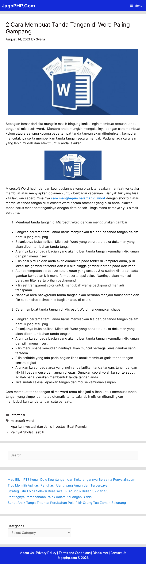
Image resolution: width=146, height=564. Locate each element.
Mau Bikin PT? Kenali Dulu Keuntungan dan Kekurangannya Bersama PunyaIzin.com (71, 479)
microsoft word (22, 421)
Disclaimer (100, 553)
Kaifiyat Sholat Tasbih (27, 432)
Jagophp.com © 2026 (73, 558)
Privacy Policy (46, 553)
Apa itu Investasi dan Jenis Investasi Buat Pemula (49, 426)
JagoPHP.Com (18, 6)
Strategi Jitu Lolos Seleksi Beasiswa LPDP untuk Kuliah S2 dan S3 (58, 491)
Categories (16, 526)
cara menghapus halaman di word (78, 198)
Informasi (18, 415)
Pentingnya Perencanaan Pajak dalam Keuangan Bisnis (50, 497)
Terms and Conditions (74, 553)
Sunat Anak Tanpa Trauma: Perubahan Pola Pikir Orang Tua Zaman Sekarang (67, 503)
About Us (27, 553)
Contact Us (118, 553)
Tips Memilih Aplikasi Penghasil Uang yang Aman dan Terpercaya (58, 485)
